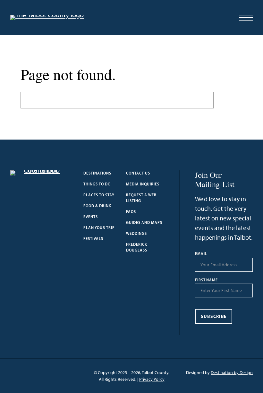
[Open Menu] (246, 17)
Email (201, 254)
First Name (206, 280)
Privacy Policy (152, 379)
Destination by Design (232, 372)
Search (228, 100)
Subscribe (214, 316)
